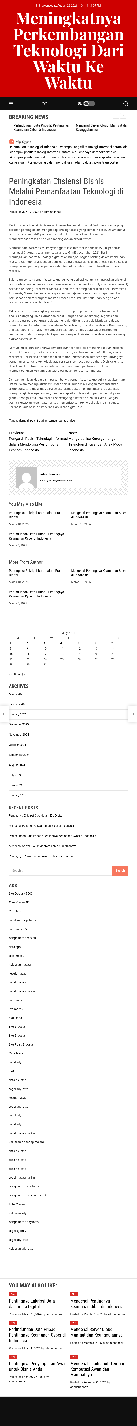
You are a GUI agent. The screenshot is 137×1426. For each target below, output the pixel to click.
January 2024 (17, 795)
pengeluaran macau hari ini (27, 1195)
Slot (11, 1071)
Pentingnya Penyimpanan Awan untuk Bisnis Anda (41, 856)
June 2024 (15, 785)
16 (28, 654)
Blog (13, 1294)
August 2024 (17, 765)
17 (45, 654)
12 (79, 648)
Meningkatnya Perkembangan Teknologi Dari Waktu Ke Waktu (68, 49)
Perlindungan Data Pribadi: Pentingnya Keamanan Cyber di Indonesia (36, 127)
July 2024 (15, 775)
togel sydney (17, 1231)
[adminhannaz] (26, 477)
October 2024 (17, 745)
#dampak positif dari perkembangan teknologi (43, 157)
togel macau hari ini (22, 991)
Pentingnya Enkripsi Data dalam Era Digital (36, 815)
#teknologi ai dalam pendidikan (50, 162)
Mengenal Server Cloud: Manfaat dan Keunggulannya (42, 846)
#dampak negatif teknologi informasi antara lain (94, 147)
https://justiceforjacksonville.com (56, 480)
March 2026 (16, 694)
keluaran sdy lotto (21, 1213)
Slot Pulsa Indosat (21, 1044)
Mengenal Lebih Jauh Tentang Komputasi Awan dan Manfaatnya (97, 1369)
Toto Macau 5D (19, 902)
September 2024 (19, 755)
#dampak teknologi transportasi (96, 162)
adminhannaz (52, 211)
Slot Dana (15, 1018)
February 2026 (18, 704)
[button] (123, 116)
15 (11, 654)
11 (62, 648)
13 (96, 648)
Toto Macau (17, 1204)
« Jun (12, 674)
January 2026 (17, 714)
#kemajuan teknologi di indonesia (34, 147)
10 (45, 648)
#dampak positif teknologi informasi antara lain (43, 152)
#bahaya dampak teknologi (98, 152)
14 (113, 648)
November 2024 (19, 734)
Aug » (21, 674)
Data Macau (17, 911)
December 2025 (19, 724)
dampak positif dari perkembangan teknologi (47, 420)
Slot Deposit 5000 (20, 893)
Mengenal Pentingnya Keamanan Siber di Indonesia (41, 825)
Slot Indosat (17, 1027)
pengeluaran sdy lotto (24, 1222)
